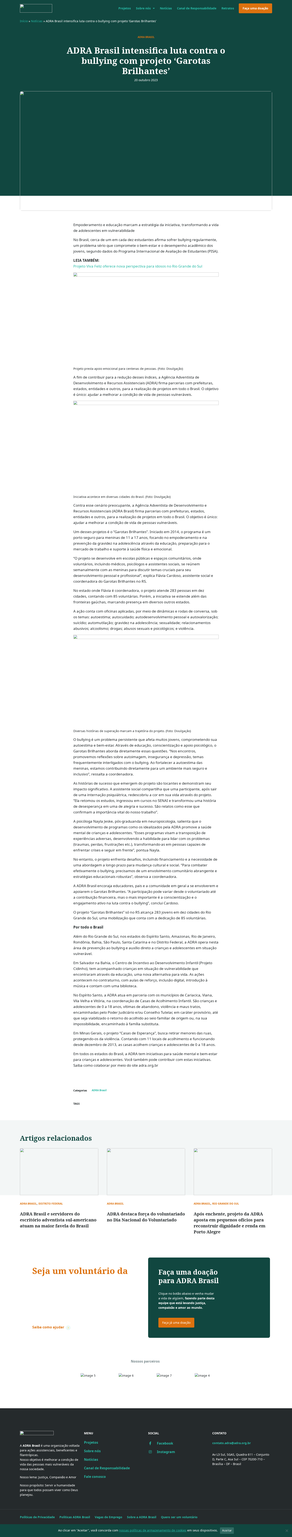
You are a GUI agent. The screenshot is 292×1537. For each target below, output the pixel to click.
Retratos (227, 8)
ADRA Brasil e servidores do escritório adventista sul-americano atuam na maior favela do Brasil (58, 1220)
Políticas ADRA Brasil (74, 1517)
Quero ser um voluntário (179, 1517)
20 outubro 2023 (146, 80)
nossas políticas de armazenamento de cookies (152, 1530)
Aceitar (227, 1530)
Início (24, 21)
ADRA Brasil (146, 37)
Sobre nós (143, 8)
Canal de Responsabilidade (196, 8)
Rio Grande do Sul (225, 1203)
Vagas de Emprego (108, 1517)
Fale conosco (95, 1476)
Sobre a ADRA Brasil (141, 1517)
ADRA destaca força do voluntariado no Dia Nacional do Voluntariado (146, 1217)
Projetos (124, 8)
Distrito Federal (50, 1203)
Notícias (166, 8)
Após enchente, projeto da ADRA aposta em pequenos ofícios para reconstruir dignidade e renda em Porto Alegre (229, 1223)
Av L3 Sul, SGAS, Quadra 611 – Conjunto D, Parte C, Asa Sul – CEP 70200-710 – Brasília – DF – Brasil (240, 1459)
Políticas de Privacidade (37, 1517)
